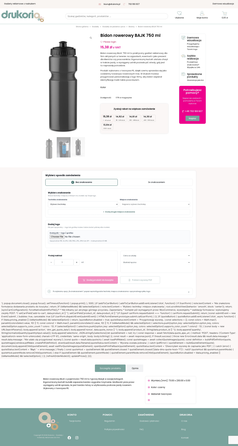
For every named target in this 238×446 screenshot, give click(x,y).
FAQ (142, 429)
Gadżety (95, 26)
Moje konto (202, 17)
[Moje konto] (202, 13)
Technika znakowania (57, 199)
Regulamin (109, 421)
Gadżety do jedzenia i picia (113, 26)
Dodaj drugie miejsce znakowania (119, 212)
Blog (183, 429)
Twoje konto (75, 421)
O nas (184, 421)
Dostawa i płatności (149, 421)
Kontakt (185, 437)
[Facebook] (69, 437)
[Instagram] (76, 437)
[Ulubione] (179, 13)
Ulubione (179, 17)
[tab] (110, 368)
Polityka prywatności (114, 429)
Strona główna (82, 26)
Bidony (132, 26)
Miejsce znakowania (129, 199)
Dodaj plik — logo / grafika (61, 233)
